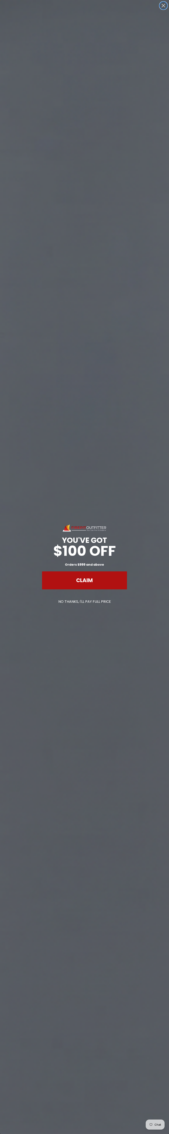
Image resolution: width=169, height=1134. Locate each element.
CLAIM (84, 580)
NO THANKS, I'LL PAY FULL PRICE (84, 601)
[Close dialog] (163, 5)
